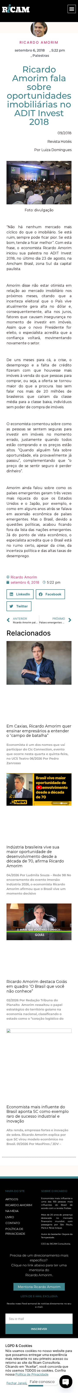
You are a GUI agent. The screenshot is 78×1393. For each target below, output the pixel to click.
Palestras (40, 55)
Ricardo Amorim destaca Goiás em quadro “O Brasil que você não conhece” (36, 986)
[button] (72, 9)
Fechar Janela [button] (16, 1383)
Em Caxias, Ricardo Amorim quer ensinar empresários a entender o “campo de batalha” (38, 731)
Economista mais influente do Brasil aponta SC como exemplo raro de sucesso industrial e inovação (37, 1114)
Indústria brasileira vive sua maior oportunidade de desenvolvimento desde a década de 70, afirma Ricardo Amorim (35, 856)
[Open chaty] (65, 1381)
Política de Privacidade (32, 1374)
